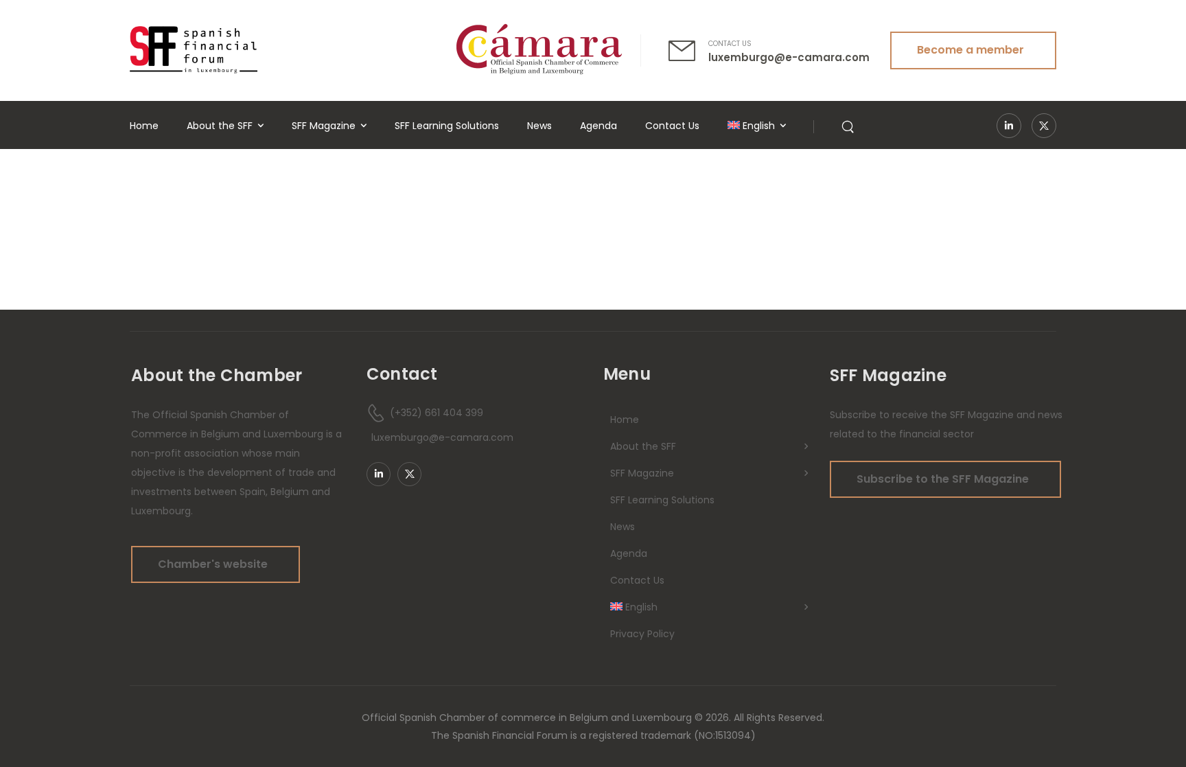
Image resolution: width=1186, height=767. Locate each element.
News (539, 126)
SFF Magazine (324, 126)
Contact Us (672, 126)
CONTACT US (730, 43)
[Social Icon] (1009, 125)
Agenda (598, 126)
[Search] (849, 125)
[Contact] (688, 50)
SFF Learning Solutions (447, 126)
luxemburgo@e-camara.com (789, 57)
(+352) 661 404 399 (436, 413)
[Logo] (193, 50)
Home (144, 126)
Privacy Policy (642, 634)
